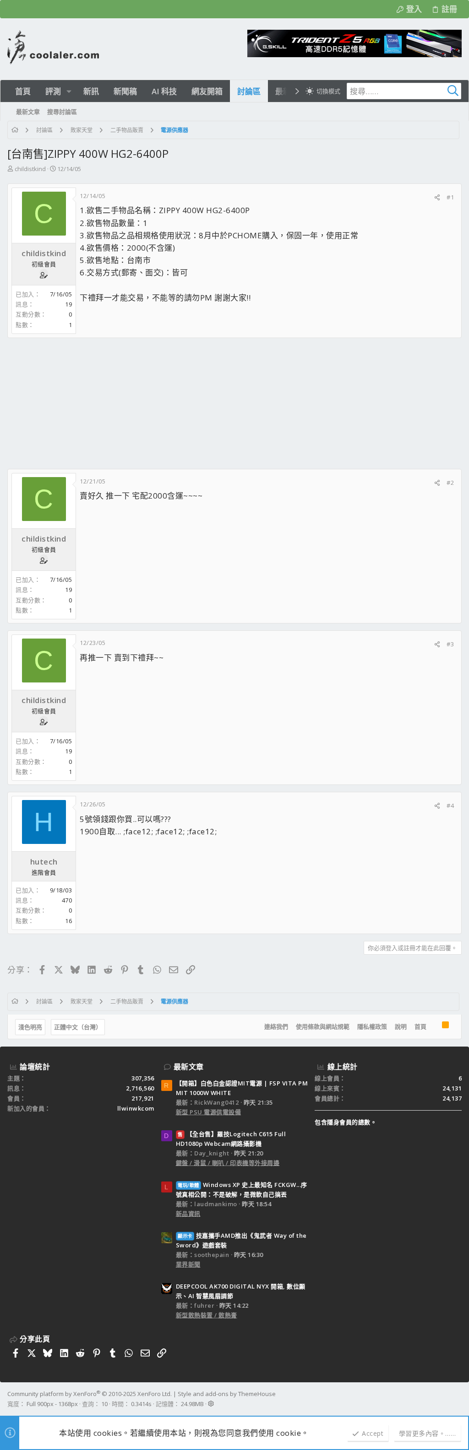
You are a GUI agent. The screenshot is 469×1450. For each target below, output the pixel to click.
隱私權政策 (372, 1026)
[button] (69, 91)
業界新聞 (188, 1264)
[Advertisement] (234, 403)
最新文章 (189, 1067)
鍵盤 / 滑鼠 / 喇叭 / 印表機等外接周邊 (228, 1163)
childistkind (30, 169)
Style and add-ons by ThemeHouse (227, 1394)
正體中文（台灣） (78, 1027)
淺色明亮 (30, 1027)
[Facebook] (457, 1399)
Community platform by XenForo (89, 1394)
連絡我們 (276, 1026)
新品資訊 (188, 1213)
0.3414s (141, 1404)
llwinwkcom (135, 1108)
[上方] (434, 1027)
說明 (401, 1026)
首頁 (420, 1026)
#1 (450, 197)
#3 (450, 644)
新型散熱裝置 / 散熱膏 (206, 1315)
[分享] (437, 197)
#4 (450, 805)
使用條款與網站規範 (322, 1026)
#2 (450, 482)
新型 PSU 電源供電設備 (208, 1112)
